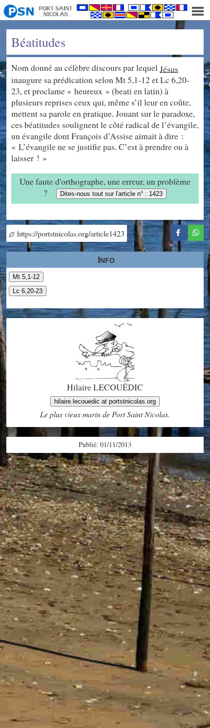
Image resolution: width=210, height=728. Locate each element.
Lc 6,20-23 (27, 291)
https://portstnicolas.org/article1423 (70, 233)
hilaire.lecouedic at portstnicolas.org (105, 401)
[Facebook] (178, 231)
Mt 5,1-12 (26, 276)
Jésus (169, 68)
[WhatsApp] (196, 231)
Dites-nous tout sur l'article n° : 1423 (111, 193)
